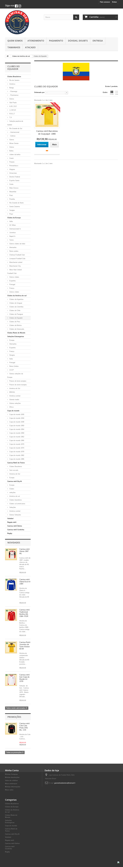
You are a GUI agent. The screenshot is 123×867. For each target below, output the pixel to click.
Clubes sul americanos (17, 504)
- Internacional (14, 132)
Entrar (114, 2)
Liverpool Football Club (17, 258)
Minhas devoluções (12, 777)
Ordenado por (39, 92)
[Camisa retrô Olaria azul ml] (11, 585)
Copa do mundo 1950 (16, 425)
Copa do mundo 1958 (16, 433)
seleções (12, 492)
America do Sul (14, 474)
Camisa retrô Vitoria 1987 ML (24, 551)
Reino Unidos (14, 366)
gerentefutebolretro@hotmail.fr (64, 783)
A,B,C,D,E (13, 106)
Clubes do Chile (14, 310)
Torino (11, 240)
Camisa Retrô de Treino (16, 463)
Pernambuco (13, 166)
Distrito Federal (14, 177)
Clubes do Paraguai (16, 314)
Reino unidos (13, 251)
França (11, 288)
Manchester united (15, 262)
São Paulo (13, 102)
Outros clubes (14, 277)
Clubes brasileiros (15, 500)
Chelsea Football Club (17, 255)
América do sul (14, 496)
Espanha (12, 281)
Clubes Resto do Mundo (16, 333)
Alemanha (12, 247)
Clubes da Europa (14, 218)
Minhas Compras (11, 774)
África (11, 407)
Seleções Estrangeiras (15, 336)
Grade (112, 94)
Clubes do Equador (16, 318)
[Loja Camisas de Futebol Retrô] (22, 22)
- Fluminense (13, 95)
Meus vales (9, 790)
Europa (11, 340)
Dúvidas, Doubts (78, 40)
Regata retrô (11, 522)
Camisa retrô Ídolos (14, 526)
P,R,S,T (12, 114)
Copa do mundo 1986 (16, 459)
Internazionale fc (15, 229)
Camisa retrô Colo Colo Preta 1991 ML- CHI (24, 726)
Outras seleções (15, 403)
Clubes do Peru (14, 322)
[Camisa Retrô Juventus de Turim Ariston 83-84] (11, 647)
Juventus (12, 232)
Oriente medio (14, 399)
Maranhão (12, 192)
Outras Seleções (15, 515)
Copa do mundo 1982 (16, 455)
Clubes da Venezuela (16, 329)
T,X (10, 117)
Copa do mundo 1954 (16, 429)
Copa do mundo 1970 (16, 444)
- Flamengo (13, 91)
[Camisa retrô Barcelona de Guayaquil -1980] (46, 115)
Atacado (30, 47)
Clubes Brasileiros (14, 76)
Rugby (9, 533)
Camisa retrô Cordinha (15, 530)
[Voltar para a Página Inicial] (7, 56)
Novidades (13, 542)
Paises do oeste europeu (18, 385)
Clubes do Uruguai (15, 303)
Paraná (11, 162)
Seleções (12, 507)
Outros (11, 99)
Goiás (11, 184)
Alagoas (12, 169)
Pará (11, 195)
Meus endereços (11, 784)
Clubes (11, 489)
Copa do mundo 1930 (16, 414)
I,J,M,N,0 (12, 110)
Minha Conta (12, 770)
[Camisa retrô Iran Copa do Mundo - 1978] (11, 680)
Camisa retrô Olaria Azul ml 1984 (24, 581)
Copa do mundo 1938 (16, 422)
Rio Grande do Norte (16, 203)
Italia (11, 359)
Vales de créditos (11, 780)
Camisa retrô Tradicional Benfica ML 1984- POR (24, 613)
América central (14, 396)
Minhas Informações (12, 787)
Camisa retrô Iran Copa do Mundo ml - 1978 (24, 678)
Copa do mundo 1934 (16, 418)
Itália (11, 221)
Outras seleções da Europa (15, 375)
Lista (116, 94)
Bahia (11, 151)
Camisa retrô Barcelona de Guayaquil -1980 (47, 132)
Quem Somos (15, 40)
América (12, 84)
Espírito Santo (14, 180)
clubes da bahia (14, 154)
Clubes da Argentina (16, 299)
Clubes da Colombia (16, 307)
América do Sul (14, 388)
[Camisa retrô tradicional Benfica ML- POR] (11, 615)
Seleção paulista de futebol (15, 123)
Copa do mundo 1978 (16, 452)
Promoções (14, 716)
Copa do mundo (13, 411)
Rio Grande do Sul (15, 128)
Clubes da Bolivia (15, 325)
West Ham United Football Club (14, 271)
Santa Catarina (14, 206)
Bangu (11, 88)
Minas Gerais (14, 143)
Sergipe (12, 210)
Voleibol (10, 518)
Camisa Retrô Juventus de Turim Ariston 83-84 (24, 645)
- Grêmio (12, 136)
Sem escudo (13, 470)
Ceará (11, 158)
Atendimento (36, 40)
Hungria (12, 355)
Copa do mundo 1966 (16, 440)
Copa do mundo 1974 (16, 448)
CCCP (11, 370)
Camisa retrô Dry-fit (14, 481)
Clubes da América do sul (17, 296)
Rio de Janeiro (14, 80)
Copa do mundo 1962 (16, 437)
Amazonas (13, 173)
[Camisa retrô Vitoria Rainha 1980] (11, 554)
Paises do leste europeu (17, 381)
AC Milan (12, 225)
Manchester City (15, 266)
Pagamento (56, 40)
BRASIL (12, 392)
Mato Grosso (13, 188)
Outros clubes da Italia (17, 244)
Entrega (98, 40)
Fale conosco (105, 2)
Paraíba (12, 199)
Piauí (11, 214)
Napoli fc (12, 236)
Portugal (12, 284)
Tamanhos (13, 47)
